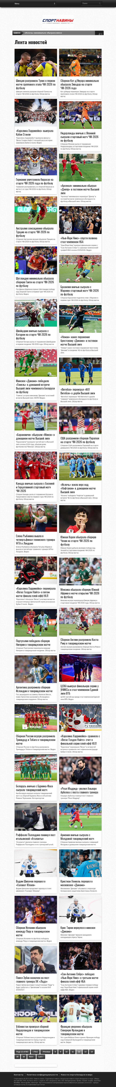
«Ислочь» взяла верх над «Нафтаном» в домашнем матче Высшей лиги (78, 488)
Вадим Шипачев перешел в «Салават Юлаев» (30, 883)
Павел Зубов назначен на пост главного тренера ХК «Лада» (32, 979)
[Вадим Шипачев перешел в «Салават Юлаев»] (36, 876)
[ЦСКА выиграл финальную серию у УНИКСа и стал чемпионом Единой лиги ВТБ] (80, 681)
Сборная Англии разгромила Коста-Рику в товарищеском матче (80, 641)
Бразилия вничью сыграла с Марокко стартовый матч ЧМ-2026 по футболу (80, 290)
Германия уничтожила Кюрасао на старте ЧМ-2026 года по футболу (34, 181)
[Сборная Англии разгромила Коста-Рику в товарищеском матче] (80, 635)
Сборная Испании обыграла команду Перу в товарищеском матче (33, 931)
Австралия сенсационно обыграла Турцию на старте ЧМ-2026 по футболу (34, 232)
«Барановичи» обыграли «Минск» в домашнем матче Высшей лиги (35, 436)
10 (66, 1052)
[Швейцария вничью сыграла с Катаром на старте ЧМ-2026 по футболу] (36, 326)
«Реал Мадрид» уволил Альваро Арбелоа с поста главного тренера (79, 790)
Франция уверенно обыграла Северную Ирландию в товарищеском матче (76, 1030)
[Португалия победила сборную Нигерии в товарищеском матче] (36, 636)
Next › (31, 1057)
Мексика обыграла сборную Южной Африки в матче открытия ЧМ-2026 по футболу (80, 593)
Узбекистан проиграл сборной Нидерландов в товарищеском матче (33, 1030)
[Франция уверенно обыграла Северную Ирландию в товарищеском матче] (80, 1021)
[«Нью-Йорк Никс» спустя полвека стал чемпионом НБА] (80, 233)
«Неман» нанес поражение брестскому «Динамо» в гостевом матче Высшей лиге (79, 340)
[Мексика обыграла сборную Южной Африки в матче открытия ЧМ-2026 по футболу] (80, 584)
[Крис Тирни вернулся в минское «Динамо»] (80, 923)
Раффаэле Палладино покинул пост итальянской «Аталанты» (35, 837)
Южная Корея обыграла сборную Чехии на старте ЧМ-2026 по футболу (78, 540)
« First (35, 1052)
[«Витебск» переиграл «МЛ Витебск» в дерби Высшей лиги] (80, 384)
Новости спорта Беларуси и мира (76, 1075)
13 (85, 1052)
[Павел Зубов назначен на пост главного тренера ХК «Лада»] (36, 973)
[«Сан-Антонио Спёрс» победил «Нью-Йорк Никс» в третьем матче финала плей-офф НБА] (80, 969)
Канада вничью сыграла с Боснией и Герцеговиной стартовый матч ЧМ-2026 (35, 487)
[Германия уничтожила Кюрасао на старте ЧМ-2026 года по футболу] (36, 174)
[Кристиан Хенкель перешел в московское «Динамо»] (80, 876)
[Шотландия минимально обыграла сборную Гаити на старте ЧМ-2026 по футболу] (36, 273)
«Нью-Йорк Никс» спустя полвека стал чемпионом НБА (79, 240)
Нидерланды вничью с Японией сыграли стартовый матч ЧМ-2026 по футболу (79, 137)
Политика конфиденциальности (42, 1075)
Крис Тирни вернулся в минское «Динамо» (78, 929)
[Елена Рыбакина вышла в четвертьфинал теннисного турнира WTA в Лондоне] (36, 531)
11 (73, 1052)
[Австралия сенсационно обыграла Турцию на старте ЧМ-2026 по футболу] (36, 223)
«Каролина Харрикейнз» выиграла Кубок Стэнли (34, 132)
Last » (40, 1057)
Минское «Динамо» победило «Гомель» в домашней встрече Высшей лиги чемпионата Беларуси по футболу (35, 386)
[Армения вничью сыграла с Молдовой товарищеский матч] (80, 830)
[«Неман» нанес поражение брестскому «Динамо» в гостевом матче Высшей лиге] (80, 332)
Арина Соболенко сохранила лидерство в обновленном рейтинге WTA (57, 33)
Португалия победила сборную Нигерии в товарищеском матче (33, 643)
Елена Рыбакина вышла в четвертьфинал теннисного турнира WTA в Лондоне (35, 539)
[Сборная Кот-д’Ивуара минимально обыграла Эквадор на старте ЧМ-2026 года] (80, 76)
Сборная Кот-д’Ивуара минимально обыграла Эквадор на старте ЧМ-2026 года (80, 84)
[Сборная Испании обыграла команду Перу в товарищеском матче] (36, 923)
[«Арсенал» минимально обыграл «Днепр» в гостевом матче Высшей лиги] (80, 181)
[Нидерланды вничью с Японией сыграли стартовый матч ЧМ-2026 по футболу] (80, 128)
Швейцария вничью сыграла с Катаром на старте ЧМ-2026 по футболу (33, 334)
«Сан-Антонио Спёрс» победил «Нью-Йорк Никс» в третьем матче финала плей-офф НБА (79, 977)
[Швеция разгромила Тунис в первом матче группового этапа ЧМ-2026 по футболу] (36, 76)
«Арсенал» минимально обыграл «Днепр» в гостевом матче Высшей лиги (80, 189)
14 (92, 1052)
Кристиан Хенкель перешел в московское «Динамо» (77, 883)
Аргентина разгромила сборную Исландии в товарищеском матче (34, 689)
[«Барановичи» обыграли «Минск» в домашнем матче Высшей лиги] (36, 430)
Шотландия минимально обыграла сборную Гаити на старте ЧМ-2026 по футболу (35, 282)
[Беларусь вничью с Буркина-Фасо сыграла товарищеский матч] (36, 781)
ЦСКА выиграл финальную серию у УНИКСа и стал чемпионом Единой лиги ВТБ (80, 689)
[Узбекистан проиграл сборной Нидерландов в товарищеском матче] (36, 1021)
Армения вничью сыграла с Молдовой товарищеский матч (77, 837)
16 (24, 1057)
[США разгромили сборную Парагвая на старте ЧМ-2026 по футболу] (80, 433)
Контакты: (19, 1075)
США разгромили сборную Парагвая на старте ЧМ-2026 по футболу (80, 440)
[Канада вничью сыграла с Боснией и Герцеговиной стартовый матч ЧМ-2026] (36, 478)
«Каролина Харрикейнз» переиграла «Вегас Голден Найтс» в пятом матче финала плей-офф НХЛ (36, 592)
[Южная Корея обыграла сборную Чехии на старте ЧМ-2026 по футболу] (80, 532)
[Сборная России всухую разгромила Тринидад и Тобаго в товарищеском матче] (36, 731)
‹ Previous (46, 1052)
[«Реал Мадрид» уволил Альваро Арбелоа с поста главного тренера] (80, 783)
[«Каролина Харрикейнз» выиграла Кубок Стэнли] (36, 126)
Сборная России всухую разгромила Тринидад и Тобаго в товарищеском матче (35, 739)
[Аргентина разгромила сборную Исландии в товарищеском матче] (36, 682)
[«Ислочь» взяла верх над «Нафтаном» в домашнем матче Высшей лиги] (80, 480)
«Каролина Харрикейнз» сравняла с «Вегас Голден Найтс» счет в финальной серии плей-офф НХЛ (80, 739)
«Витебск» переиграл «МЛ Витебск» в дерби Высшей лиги (78, 391)
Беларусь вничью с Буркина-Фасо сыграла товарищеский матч (34, 788)
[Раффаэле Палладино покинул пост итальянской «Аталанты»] (36, 830)
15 (17, 1057)
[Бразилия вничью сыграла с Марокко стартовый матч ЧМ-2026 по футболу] (80, 282)
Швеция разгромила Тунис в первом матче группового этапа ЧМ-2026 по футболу (36, 84)
